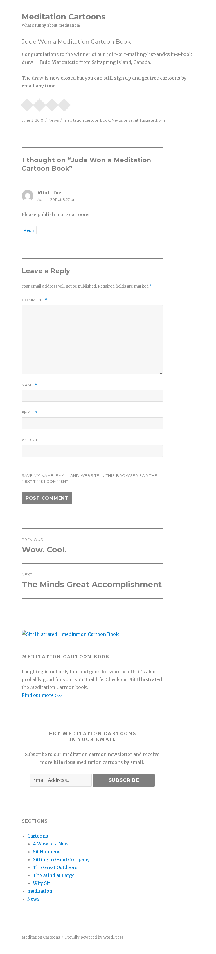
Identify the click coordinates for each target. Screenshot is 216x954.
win (162, 120)
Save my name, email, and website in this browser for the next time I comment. (89, 478)
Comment (34, 300)
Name (29, 385)
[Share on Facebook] (52, 103)
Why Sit (41, 883)
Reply (29, 230)
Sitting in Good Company (61, 859)
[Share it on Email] (27, 103)
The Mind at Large (54, 875)
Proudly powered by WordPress (94, 937)
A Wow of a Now (51, 844)
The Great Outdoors (55, 867)
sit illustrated (145, 120)
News (53, 120)
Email (30, 412)
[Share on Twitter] (64, 103)
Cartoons (37, 836)
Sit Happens (46, 851)
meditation (39, 891)
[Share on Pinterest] (39, 103)
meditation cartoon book (87, 120)
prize (128, 120)
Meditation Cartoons (63, 16)
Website (31, 440)
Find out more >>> (42, 695)
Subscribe (123, 780)
